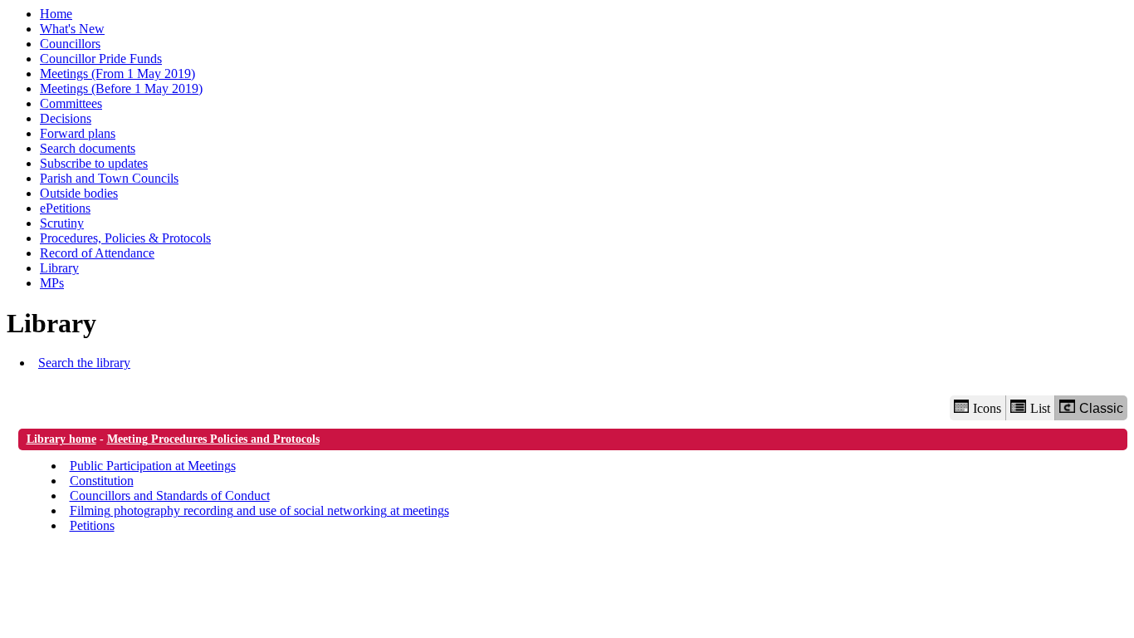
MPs (52, 283)
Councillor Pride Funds (101, 59)
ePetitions (65, 208)
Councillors (70, 44)
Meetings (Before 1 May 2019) (121, 88)
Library (59, 268)
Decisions (65, 118)
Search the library (84, 363)
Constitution (102, 481)
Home (56, 14)
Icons (987, 408)
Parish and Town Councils (109, 178)
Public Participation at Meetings (153, 466)
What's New (72, 29)
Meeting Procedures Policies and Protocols (213, 439)
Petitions (92, 525)
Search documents (87, 148)
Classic (1101, 408)
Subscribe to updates (94, 163)
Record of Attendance (97, 253)
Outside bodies (79, 193)
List (1040, 408)
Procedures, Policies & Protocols (125, 238)
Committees (71, 103)
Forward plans (77, 133)
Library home (61, 439)
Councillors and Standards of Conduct (170, 495)
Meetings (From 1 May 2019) (117, 73)
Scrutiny (62, 223)
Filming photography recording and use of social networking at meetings (259, 510)
